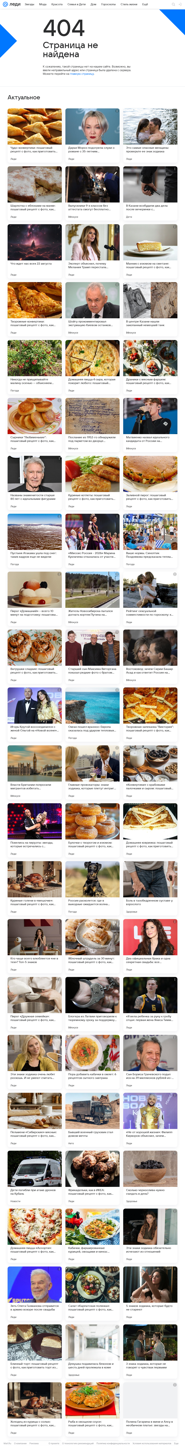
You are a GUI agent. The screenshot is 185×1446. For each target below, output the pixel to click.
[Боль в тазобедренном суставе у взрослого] (150, 888)
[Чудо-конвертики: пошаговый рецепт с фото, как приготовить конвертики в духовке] (35, 135)
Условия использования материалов (152, 1443)
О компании (20, 1443)
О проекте (54, 1443)
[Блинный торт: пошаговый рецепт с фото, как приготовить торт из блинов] (35, 1351)
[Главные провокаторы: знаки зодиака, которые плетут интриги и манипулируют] (92, 772)
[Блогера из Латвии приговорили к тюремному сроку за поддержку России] (92, 1004)
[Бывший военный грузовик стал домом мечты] (92, 1120)
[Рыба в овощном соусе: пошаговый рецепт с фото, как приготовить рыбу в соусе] (92, 1409)
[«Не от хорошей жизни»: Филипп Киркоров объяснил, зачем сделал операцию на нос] (150, 1120)
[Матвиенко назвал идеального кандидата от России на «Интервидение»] (150, 425)
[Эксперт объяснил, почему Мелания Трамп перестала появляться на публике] (92, 251)
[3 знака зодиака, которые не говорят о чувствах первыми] (150, 1351)
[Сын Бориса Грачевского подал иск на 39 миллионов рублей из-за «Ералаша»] (150, 1062)
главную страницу (82, 73)
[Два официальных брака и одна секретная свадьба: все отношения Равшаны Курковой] (150, 946)
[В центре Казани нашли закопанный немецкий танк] (150, 309)
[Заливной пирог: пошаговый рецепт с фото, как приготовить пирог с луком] (150, 483)
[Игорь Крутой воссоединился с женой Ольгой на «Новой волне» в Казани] (35, 714)
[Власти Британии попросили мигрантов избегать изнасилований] (35, 772)
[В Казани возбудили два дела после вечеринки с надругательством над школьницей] (150, 193)
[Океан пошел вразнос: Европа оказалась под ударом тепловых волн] (92, 714)
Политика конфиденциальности (113, 1443)
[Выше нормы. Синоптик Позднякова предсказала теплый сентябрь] (150, 541)
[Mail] (5, 4)
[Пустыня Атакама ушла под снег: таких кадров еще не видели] (35, 541)
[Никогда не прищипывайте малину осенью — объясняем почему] (35, 367)
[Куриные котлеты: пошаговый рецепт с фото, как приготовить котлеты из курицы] (92, 483)
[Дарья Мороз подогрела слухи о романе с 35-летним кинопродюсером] (92, 135)
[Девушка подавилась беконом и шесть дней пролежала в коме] (92, 1351)
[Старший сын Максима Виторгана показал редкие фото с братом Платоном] (92, 657)
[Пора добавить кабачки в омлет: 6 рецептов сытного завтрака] (92, 1062)
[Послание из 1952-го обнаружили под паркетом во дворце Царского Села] (92, 425)
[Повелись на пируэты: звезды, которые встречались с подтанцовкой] (35, 830)
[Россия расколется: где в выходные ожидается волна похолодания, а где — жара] (92, 888)
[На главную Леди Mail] (14, 4)
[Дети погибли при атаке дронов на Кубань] (35, 1178)
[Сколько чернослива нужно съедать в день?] (150, 1178)
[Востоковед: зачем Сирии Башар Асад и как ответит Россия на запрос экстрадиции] (150, 657)
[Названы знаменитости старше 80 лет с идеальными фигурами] (35, 483)
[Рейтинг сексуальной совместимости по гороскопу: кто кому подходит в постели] (150, 599)
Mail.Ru (7, 1443)
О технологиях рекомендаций (78, 1443)
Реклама (34, 1443)
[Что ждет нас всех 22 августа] (35, 251)
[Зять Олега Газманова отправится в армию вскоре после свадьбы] (35, 1293)
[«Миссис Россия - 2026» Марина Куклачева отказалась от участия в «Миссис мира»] (92, 541)
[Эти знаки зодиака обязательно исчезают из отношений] (150, 1236)
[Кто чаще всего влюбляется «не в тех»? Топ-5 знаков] (35, 946)
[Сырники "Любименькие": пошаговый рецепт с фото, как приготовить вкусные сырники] (35, 425)
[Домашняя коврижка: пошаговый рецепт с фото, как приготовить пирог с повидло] (150, 830)
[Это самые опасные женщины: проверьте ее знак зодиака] (150, 135)
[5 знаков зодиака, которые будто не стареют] (150, 1293)
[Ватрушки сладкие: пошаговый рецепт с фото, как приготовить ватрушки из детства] (35, 657)
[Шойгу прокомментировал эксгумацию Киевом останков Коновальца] (92, 309)
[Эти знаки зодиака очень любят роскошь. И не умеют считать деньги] (35, 1062)
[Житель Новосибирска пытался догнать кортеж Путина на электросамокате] (92, 599)
